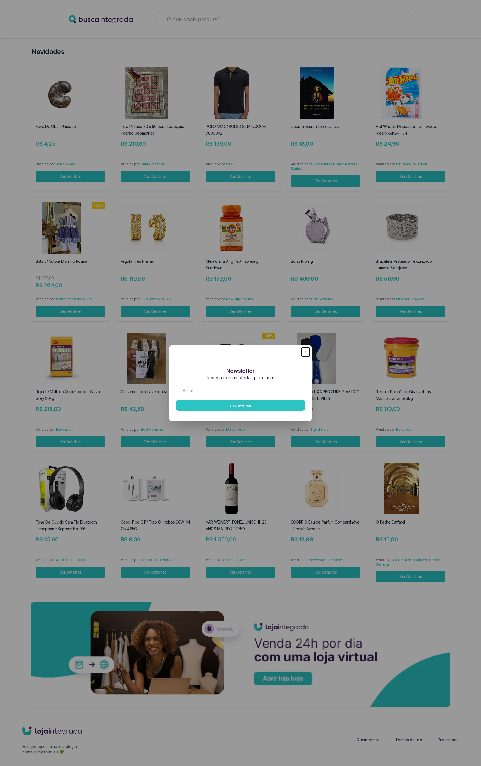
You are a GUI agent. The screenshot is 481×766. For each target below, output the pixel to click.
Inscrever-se (240, 405)
